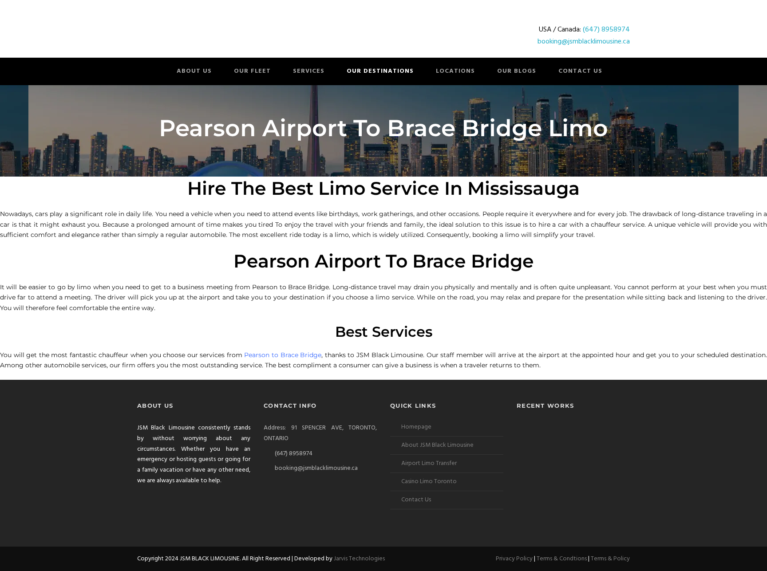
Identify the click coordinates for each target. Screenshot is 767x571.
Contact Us (580, 71)
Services (308, 71)
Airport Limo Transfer (429, 463)
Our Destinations (380, 71)
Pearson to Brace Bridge (282, 355)
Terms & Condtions (562, 559)
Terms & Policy (610, 559)
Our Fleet (252, 71)
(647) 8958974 (606, 29)
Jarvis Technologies (359, 559)
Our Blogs (516, 71)
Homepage (416, 427)
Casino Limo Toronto (429, 481)
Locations (455, 71)
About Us (194, 71)
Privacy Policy (514, 559)
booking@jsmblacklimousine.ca (584, 41)
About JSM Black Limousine (437, 445)
